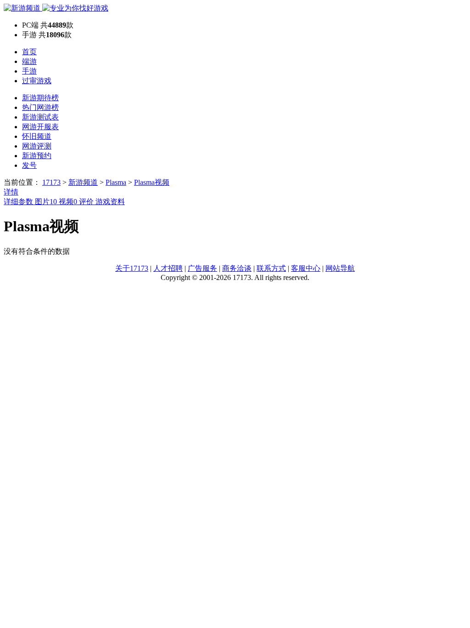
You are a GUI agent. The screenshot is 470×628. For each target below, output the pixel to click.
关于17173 (131, 268)
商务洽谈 (237, 268)
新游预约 (36, 156)
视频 (68, 202)
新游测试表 (40, 117)
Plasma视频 (151, 182)
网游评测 (36, 146)
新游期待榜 (40, 98)
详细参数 (19, 202)
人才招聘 (168, 268)
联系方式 (271, 268)
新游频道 (83, 182)
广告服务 (202, 268)
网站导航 (340, 268)
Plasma (116, 182)
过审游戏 (36, 81)
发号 (29, 165)
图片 (46, 202)
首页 (29, 52)
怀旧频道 (36, 136)
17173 (51, 182)
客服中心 (305, 268)
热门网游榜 (40, 107)
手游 (29, 71)
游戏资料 (110, 202)
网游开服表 (40, 127)
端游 (29, 61)
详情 (11, 192)
